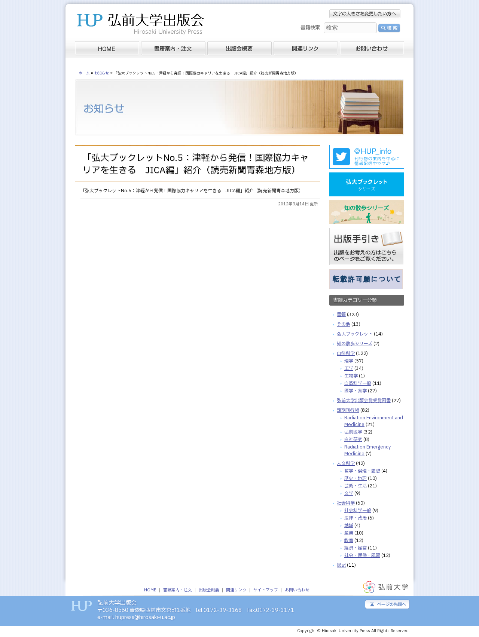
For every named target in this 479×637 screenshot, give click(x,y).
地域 (348, 525)
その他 (343, 324)
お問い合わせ (297, 590)
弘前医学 (353, 432)
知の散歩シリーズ (354, 343)
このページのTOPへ (387, 604)
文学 (348, 493)
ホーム (84, 73)
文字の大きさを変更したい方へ (364, 13)
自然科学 (346, 353)
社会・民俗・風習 (362, 555)
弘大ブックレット (355, 334)
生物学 (351, 376)
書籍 (341, 314)
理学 (348, 361)
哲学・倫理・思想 (362, 471)
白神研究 (353, 439)
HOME (150, 590)
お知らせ (101, 73)
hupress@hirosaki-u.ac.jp (145, 617)
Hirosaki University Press (346, 631)
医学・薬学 (355, 391)
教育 (348, 540)
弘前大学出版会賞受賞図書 (364, 400)
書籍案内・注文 (177, 590)
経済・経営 (355, 548)
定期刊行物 (348, 410)
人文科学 (346, 463)
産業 (348, 533)
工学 (348, 368)
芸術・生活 (355, 486)
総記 (341, 565)
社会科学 (346, 503)
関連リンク (236, 590)
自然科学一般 (357, 383)
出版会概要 (209, 590)
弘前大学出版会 (140, 25)
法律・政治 (355, 518)
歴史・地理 (355, 478)
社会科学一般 (357, 510)
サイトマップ (265, 590)
